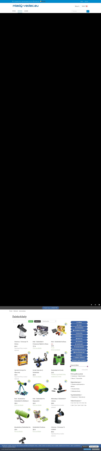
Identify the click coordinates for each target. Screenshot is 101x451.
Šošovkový (82, 397)
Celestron (74, 376)
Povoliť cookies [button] (94, 446)
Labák (26, 11)
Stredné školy (75, 388)
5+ (75, 403)
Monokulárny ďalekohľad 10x (22, 427)
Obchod (20, 11)
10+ (73, 405)
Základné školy (76, 391)
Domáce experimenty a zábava (77, 385)
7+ (80, 403)
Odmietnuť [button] (85, 446)
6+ (77, 403)
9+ (86, 403)
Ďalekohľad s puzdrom (39, 427)
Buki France (81, 376)
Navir (73, 378)
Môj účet (86, 1)
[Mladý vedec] (25, 6)
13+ (82, 405)
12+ (79, 405)
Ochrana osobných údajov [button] (9, 447)
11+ (76, 405)
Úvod (14, 11)
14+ (85, 405)
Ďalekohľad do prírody (57, 370)
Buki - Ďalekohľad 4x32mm (58, 341)
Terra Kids (79, 378)
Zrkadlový (75, 397)
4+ (72, 403)
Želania (81, 1)
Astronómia (22, 311)
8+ (83, 403)
